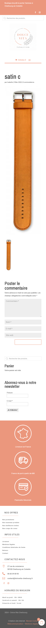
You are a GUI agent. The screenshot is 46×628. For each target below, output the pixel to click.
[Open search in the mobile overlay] (23, 18)
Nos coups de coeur (9, 528)
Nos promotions (8, 519)
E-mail (10, 401)
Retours (5, 550)
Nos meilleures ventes (10, 525)
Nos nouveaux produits (10, 522)
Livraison (5, 541)
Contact (5, 553)
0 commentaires (28, 82)
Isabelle (10, 82)
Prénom (10, 393)
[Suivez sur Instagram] (39, 12)
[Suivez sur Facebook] (35, 12)
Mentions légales (8, 544)
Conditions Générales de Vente (13, 547)
